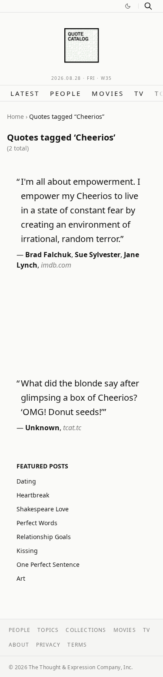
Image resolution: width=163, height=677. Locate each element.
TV (139, 93)
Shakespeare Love (43, 509)
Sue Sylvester (97, 254)
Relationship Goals (44, 537)
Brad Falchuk (48, 254)
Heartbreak (33, 495)
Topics (48, 630)
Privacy (48, 644)
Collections (86, 630)
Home (15, 116)
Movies (108, 93)
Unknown (42, 427)
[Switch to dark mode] (128, 6)
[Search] (148, 6)
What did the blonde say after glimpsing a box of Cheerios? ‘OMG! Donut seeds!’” (80, 397)
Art (21, 578)
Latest (25, 93)
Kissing (27, 550)
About (19, 644)
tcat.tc (72, 427)
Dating (26, 481)
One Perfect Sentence (48, 564)
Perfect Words (37, 523)
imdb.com (56, 265)
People (65, 93)
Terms (77, 644)
